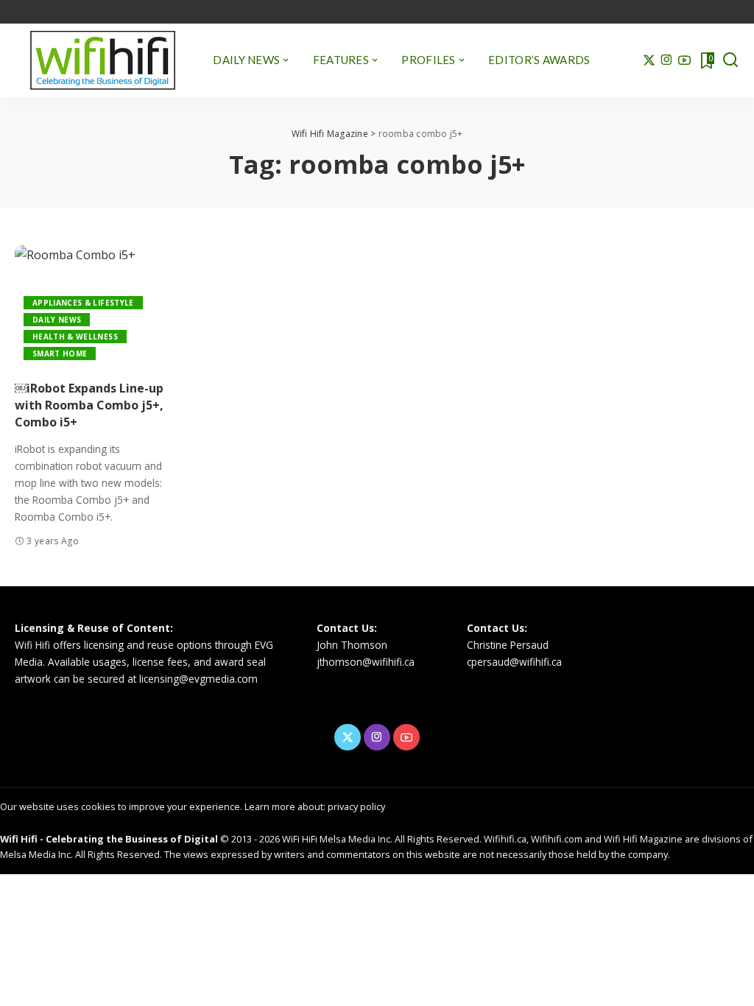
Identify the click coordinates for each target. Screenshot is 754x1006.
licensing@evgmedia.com (198, 679)
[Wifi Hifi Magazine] (103, 60)
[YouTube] (684, 60)
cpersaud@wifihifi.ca (514, 662)
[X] (649, 60)
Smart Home (59, 353)
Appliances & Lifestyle (83, 303)
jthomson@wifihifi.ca (366, 662)
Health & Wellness (75, 336)
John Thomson (352, 645)
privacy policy (356, 806)
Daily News (56, 319)
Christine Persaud (508, 645)
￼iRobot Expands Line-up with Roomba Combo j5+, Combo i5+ (89, 405)
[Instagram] (666, 60)
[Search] (730, 60)
